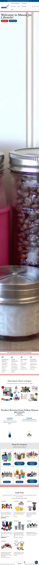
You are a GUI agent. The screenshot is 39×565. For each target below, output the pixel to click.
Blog (19, 6)
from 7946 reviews (19, 415)
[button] (18, 439)
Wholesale (24, 6)
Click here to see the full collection (19, 498)
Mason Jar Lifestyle (32, 463)
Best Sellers (13, 21)
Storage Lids (19, 482)
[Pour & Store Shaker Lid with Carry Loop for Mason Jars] (7, 526)
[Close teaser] (24, 562)
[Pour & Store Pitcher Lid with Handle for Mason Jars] (7, 506)
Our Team (13, 6)
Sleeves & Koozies (32, 481)
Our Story (24, 3)
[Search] (32, 6)
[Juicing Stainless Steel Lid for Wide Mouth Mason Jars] (19, 506)
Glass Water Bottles (19, 463)
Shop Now (4, 21)
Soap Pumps (7, 482)
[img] (19, 414)
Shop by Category (15, 3)
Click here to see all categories (19, 447)
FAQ (12, 9)
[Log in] (35, 6)
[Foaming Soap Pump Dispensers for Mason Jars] (32, 526)
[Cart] (37, 6)
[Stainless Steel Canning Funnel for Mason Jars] (19, 546)
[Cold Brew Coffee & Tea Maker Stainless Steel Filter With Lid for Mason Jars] (19, 526)
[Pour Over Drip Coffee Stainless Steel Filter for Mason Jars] (32, 506)
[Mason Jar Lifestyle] (5, 6)
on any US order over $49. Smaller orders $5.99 (18, 0)
